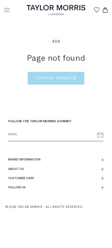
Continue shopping (56, 78)
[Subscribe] (100, 135)
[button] (7, 10)
